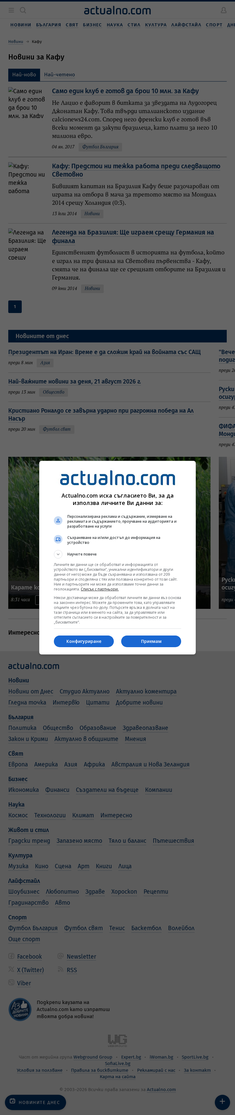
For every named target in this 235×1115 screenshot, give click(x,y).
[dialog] (117, 558)
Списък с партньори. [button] (100, 589)
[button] (117, 554)
